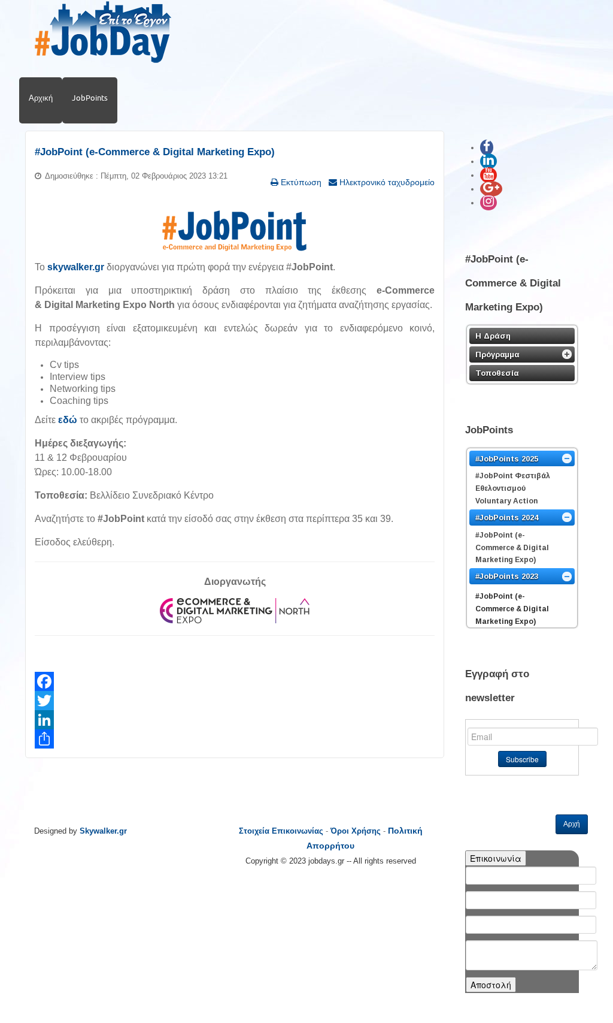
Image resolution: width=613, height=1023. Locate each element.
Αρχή (571, 824)
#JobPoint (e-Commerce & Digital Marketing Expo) (155, 152)
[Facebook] (235, 681)
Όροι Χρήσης (355, 830)
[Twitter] (235, 700)
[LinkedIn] (235, 719)
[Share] (235, 739)
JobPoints (90, 97)
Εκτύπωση (299, 182)
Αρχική (41, 97)
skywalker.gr (75, 267)
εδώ (67, 420)
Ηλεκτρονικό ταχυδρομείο (386, 182)
